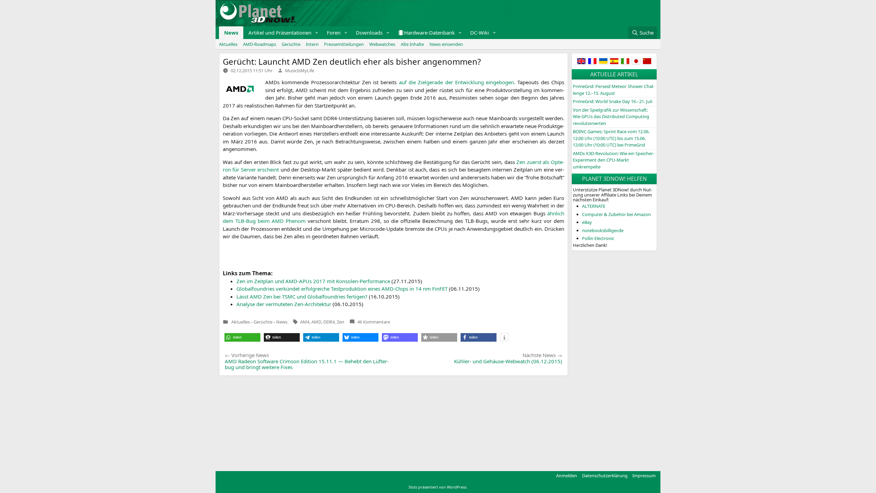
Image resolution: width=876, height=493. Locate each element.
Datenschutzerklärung (605, 475)
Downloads (369, 32)
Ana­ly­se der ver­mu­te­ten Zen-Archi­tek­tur (283, 304)
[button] (317, 32)
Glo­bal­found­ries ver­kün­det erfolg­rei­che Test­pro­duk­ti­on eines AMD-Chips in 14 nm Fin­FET (342, 288)
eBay (587, 222)
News (231, 32)
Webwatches (382, 44)
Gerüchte (291, 44)
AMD (316, 322)
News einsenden (446, 44)
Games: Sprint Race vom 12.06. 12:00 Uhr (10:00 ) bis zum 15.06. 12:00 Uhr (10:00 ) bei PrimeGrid (611, 138)
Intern (312, 44)
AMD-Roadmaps (259, 44)
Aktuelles (228, 44)
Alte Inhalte (412, 44)
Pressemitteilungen (344, 44)
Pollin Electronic (598, 238)
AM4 (304, 322)
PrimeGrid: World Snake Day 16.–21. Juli (612, 101)
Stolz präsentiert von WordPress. (438, 487)
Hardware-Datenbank (429, 32)
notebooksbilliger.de (602, 230)
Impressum (644, 475)
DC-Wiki (479, 32)
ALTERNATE (593, 206)
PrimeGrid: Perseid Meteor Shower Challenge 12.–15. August (613, 89)
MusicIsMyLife (299, 70)
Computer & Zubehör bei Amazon (616, 214)
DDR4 (329, 322)
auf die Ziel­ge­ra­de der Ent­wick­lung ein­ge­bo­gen (456, 82)
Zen (340, 322)
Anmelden (566, 475)
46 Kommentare (373, 322)
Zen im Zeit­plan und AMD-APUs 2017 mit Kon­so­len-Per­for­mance (313, 281)
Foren (333, 32)
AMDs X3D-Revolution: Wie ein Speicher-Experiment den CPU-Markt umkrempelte (613, 160)
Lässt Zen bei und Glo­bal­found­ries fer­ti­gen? (302, 296)
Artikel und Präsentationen (279, 32)
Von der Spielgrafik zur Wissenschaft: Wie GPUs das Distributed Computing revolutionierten (611, 116)
